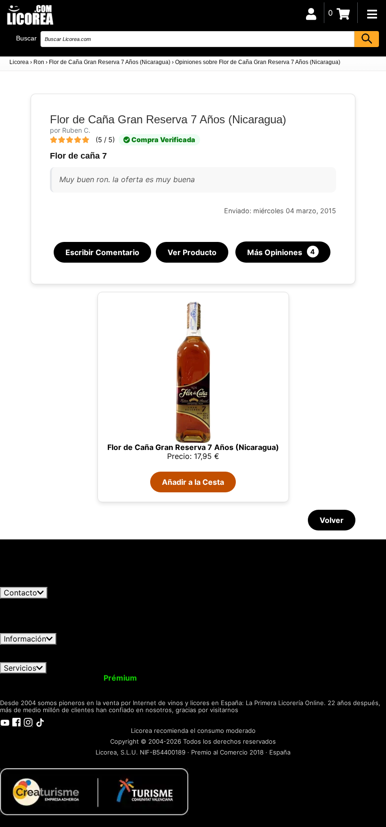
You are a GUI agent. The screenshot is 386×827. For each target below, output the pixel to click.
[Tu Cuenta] (311, 12)
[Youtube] (4, 721)
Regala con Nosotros (256, 677)
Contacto (20, 592)
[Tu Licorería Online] (30, 14)
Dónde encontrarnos (113, 657)
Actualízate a (96, 678)
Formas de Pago (326, 649)
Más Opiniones (281, 252)
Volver (332, 520)
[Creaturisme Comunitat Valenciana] (94, 790)
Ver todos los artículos (48, 582)
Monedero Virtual (178, 677)
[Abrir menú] (372, 14)
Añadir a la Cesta (193, 482)
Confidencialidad (115, 649)
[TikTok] (40, 721)
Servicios (20, 668)
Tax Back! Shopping (341, 677)
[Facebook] (16, 721)
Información (25, 638)
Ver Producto (192, 252)
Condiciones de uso (41, 649)
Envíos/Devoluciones (194, 649)
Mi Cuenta (25, 677)
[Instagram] (28, 721)
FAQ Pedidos (264, 649)
